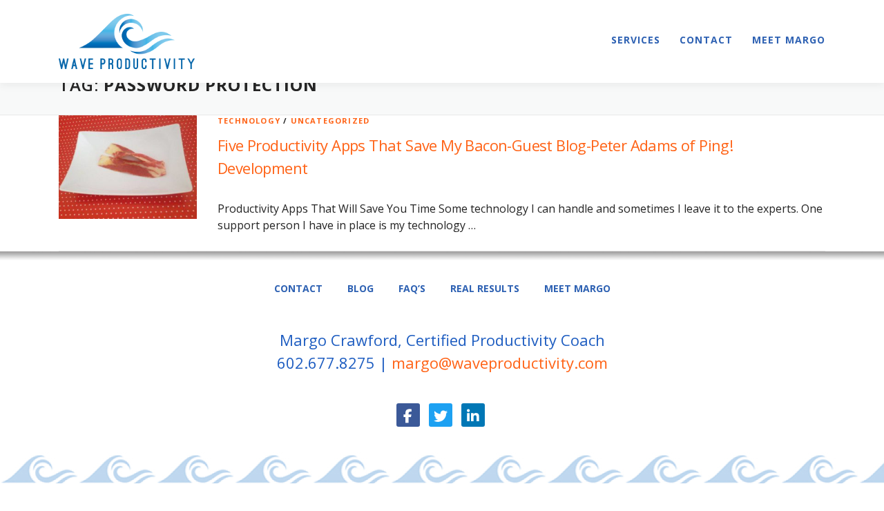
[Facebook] (408, 415)
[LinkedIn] (473, 415)
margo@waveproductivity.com (500, 362)
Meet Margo (788, 39)
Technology (249, 120)
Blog (360, 288)
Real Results (484, 288)
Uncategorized (330, 120)
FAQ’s (411, 288)
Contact (706, 39)
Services (635, 39)
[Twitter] (440, 415)
